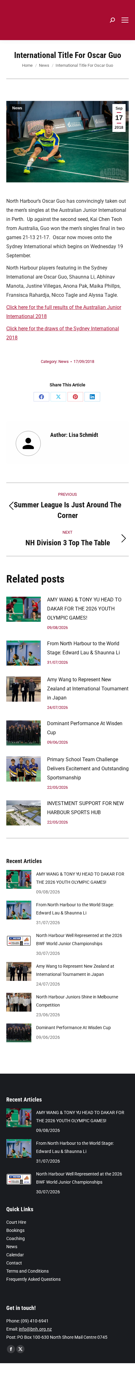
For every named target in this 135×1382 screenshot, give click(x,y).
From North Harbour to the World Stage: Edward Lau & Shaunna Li (83, 648)
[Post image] (23, 609)
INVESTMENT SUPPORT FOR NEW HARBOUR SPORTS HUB (85, 807)
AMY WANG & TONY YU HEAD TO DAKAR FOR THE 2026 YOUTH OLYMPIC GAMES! (84, 609)
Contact (14, 1262)
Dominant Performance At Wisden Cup (84, 727)
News (17, 108)
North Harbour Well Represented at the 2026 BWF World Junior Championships (79, 939)
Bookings (15, 1230)
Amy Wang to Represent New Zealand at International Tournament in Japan (87, 689)
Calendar (15, 1254)
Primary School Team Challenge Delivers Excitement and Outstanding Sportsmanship (88, 768)
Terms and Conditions (27, 1271)
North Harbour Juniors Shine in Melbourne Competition (77, 1001)
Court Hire (16, 1222)
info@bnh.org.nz (35, 1329)
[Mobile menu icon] (125, 20)
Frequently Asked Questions (33, 1279)
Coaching (15, 1238)
